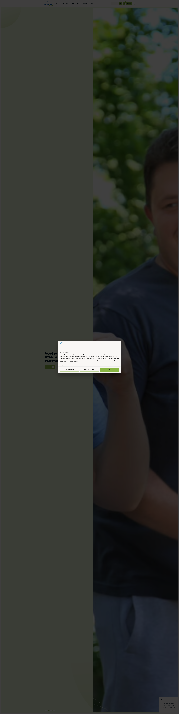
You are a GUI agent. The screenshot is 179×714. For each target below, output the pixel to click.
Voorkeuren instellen (89, 369)
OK (109, 369)
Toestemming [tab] (68, 348)
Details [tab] (89, 348)
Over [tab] (110, 348)
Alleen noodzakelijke (69, 369)
